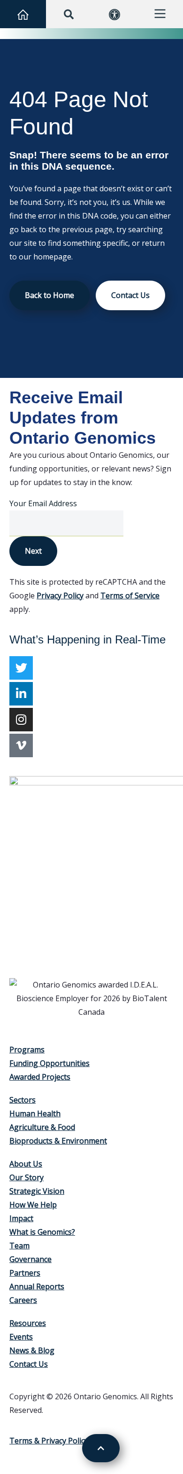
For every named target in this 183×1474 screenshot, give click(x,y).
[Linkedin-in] (21, 694)
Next (33, 551)
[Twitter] (21, 668)
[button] (68, 14)
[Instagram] (21, 719)
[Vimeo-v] (21, 745)
